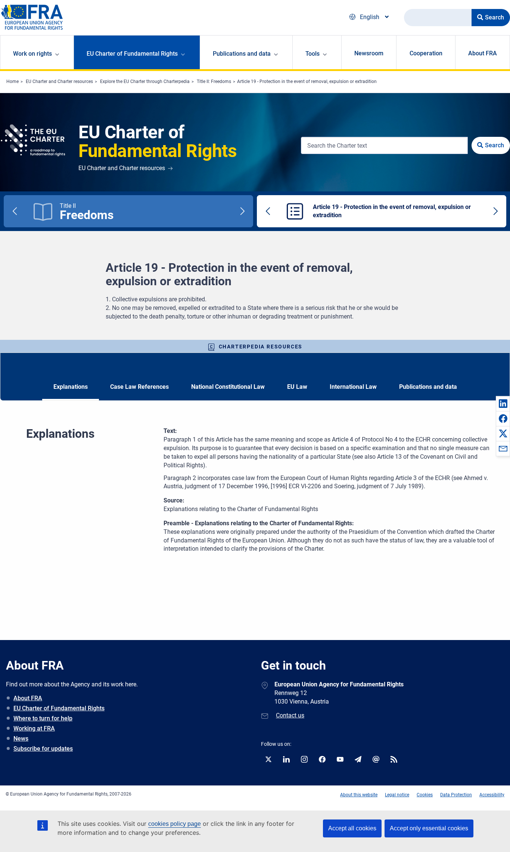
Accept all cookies (352, 828)
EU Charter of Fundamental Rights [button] (132, 53)
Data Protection (456, 794)
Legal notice (397, 794)
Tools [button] (312, 53)
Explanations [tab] (70, 386)
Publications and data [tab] (428, 386)
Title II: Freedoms (214, 81)
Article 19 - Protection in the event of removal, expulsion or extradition (307, 81)
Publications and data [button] (242, 53)
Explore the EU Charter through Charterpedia (145, 81)
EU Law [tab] (297, 386)
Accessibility (491, 794)
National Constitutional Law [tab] (228, 386)
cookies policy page (174, 824)
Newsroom (368, 53)
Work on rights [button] (32, 53)
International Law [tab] (353, 386)
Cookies (425, 794)
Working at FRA (34, 728)
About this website (358, 794)
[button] (503, 403)
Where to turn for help (42, 718)
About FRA (482, 53)
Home (12, 81)
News (20, 738)
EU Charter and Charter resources (59, 81)
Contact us (290, 715)
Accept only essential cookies (429, 828)
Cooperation (426, 53)
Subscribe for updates (43, 748)
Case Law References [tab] (139, 386)
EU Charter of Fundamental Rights (59, 708)
